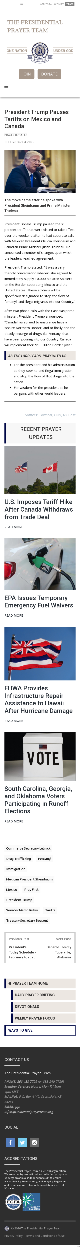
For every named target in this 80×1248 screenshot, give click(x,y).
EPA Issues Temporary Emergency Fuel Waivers (38, 601)
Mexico (11, 889)
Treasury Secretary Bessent (27, 920)
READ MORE (13, 527)
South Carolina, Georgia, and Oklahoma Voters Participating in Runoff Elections (38, 800)
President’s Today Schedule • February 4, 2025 (22, 952)
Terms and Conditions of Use (45, 1236)
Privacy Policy (13, 1236)
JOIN (26, 74)
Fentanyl (44, 859)
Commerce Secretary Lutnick (28, 848)
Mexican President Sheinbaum (29, 879)
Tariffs (50, 910)
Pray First (31, 889)
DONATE (49, 74)
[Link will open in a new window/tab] (10, 1142)
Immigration (15, 869)
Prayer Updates (15, 135)
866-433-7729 (27, 1081)
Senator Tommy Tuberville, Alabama (59, 952)
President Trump (19, 900)
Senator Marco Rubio (22, 910)
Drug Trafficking (18, 859)
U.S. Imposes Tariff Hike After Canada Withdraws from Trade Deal (38, 509)
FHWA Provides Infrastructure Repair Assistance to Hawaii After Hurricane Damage (38, 699)
